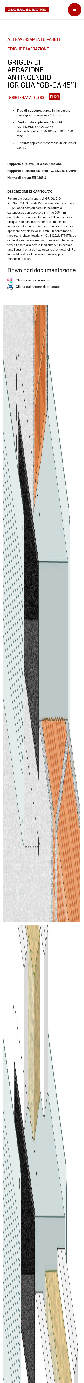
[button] (74, 9)
